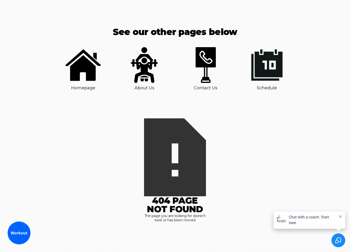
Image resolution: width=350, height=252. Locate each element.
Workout (19, 233)
